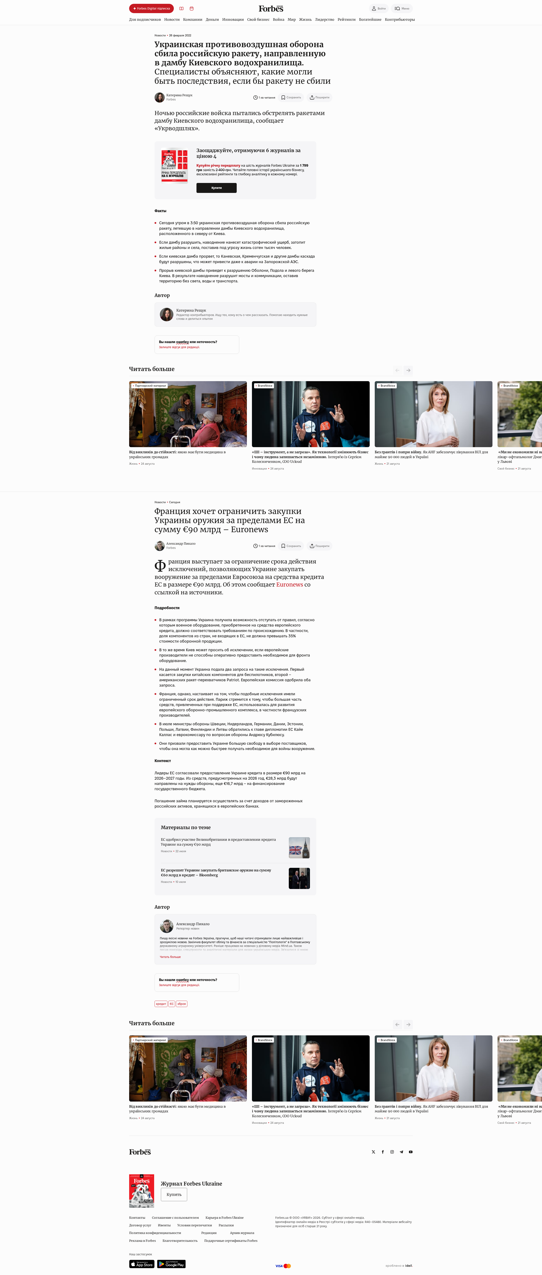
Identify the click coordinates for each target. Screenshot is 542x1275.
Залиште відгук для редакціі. (179, 347)
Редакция (209, 1233)
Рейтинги (347, 19)
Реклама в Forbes (142, 1241)
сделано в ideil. (399, 1265)
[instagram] (392, 1152)
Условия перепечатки (194, 1225)
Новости (172, 19)
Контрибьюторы (400, 19)
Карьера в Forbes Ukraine (225, 1218)
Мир (292, 19)
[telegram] (401, 1152)
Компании (192, 19)
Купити (217, 188)
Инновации (233, 19)
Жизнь (305, 19)
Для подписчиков (145, 19)
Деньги (212, 19)
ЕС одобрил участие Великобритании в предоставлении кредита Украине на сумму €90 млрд (218, 841)
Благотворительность (180, 1241)
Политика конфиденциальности (155, 1233)
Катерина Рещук (179, 95)
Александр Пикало (181, 543)
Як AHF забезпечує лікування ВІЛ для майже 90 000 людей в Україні (431, 454)
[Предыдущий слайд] (397, 1024)
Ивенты (164, 1225)
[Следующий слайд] (408, 370)
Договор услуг (140, 1225)
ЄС (172, 1004)
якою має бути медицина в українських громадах (177, 454)
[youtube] (410, 1152)
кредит (161, 1004)
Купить (174, 1194)
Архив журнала (242, 1233)
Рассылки (226, 1225)
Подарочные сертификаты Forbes (230, 1241)
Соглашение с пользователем (175, 1218)
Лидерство (324, 19)
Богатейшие (370, 19)
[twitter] (373, 1152)
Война (278, 19)
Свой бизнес (258, 19)
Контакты (137, 1218)
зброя (181, 1004)
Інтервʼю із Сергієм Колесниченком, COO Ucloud (310, 457)
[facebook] (382, 1152)
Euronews (289, 584)
